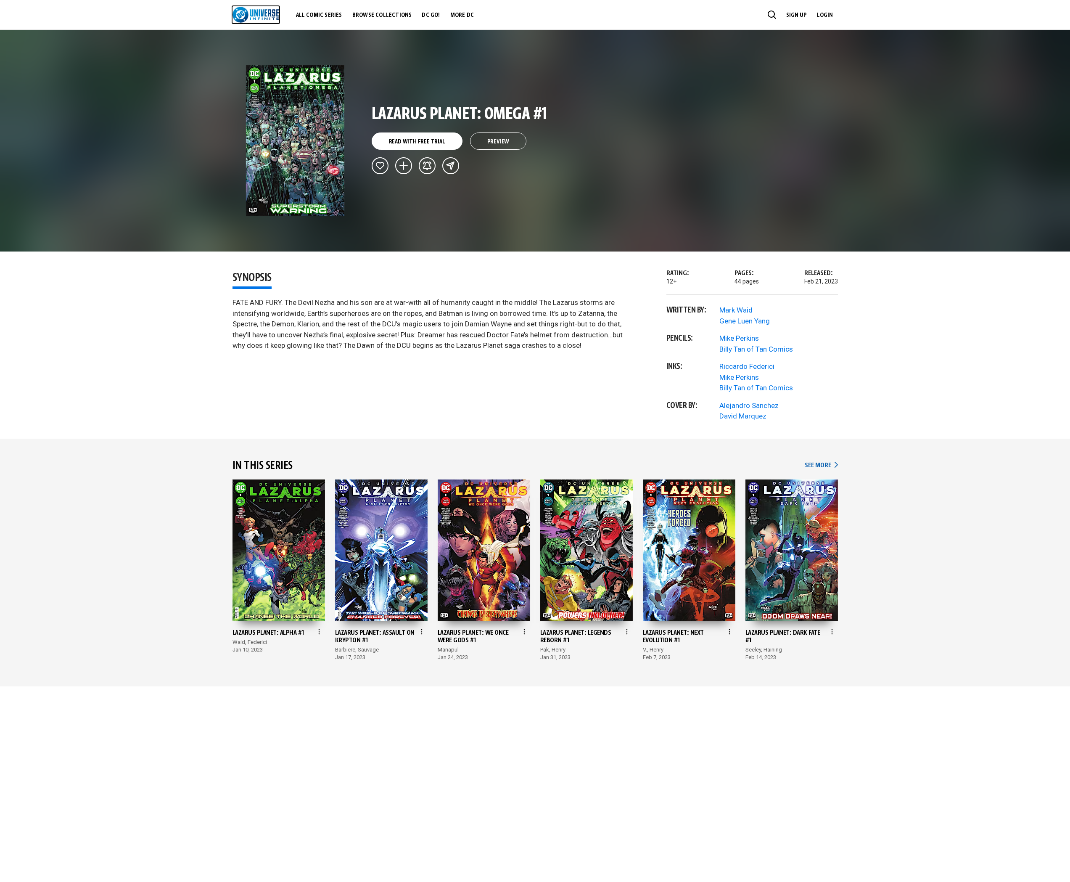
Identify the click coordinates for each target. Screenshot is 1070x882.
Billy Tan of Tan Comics (756, 349)
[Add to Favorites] (380, 165)
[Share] (450, 165)
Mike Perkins (739, 338)
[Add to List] (403, 165)
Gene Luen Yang (744, 321)
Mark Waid (736, 310)
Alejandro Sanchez (749, 405)
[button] (772, 15)
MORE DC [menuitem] (462, 15)
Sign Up (796, 15)
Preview (498, 142)
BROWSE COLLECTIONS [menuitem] (382, 15)
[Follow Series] (427, 165)
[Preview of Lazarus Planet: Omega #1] (295, 140)
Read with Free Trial (417, 142)
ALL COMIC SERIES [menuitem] (319, 15)
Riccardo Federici (746, 366)
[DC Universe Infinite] (255, 14)
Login (825, 15)
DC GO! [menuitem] (431, 15)
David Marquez (742, 416)
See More (821, 465)
